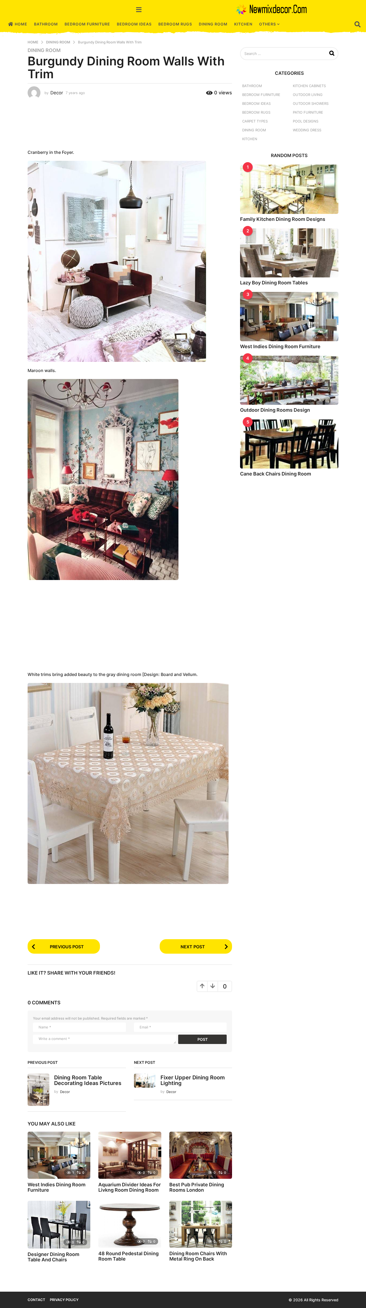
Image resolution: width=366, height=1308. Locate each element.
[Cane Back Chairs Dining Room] (289, 444)
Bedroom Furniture (87, 24)
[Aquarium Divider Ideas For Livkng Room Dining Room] (129, 1155)
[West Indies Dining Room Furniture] (59, 1155)
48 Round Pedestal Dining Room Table (128, 1256)
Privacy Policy (64, 1300)
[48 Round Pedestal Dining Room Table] (129, 1224)
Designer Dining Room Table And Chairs (53, 1256)
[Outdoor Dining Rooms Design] (289, 380)
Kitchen (243, 24)
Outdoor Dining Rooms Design (275, 410)
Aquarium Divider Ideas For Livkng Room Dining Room (129, 1187)
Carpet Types (255, 121)
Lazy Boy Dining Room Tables (274, 282)
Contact (36, 1300)
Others (267, 24)
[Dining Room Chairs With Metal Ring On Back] (200, 1224)
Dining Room (213, 24)
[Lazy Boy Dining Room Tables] (289, 252)
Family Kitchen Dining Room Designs (282, 219)
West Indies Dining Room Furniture (56, 1187)
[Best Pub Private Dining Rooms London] (200, 1155)
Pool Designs (305, 121)
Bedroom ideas (134, 24)
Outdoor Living (308, 94)
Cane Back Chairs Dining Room (275, 474)
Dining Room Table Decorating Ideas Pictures (87, 1080)
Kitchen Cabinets (309, 86)
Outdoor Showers (310, 103)
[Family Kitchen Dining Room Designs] (289, 189)
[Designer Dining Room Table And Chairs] (59, 1224)
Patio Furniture (308, 112)
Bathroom (46, 24)
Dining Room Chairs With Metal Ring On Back (198, 1256)
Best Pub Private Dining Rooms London (196, 1187)
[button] (139, 9)
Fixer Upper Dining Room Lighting (192, 1080)
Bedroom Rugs (175, 24)
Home (21, 24)
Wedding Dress (307, 130)
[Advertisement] (130, 123)
